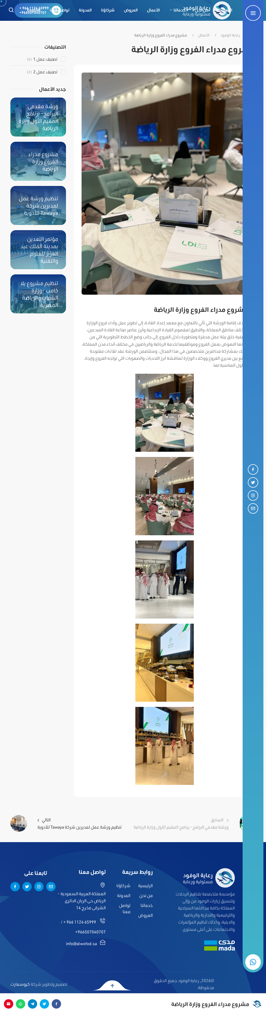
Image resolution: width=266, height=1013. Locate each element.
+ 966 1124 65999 (79, 922)
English (34, 10)
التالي (79, 823)
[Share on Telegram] (32, 1004)
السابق (181, 823)
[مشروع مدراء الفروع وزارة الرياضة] (165, 183)
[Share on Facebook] (56, 1004)
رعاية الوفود (230, 35)
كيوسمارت (20, 984)
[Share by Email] (8, 1004)
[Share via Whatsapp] (20, 1004)
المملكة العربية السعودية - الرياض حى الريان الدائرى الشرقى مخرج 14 (82, 900)
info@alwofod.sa (81, 943)
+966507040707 (90, 931)
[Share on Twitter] (44, 1004)
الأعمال (204, 35)
